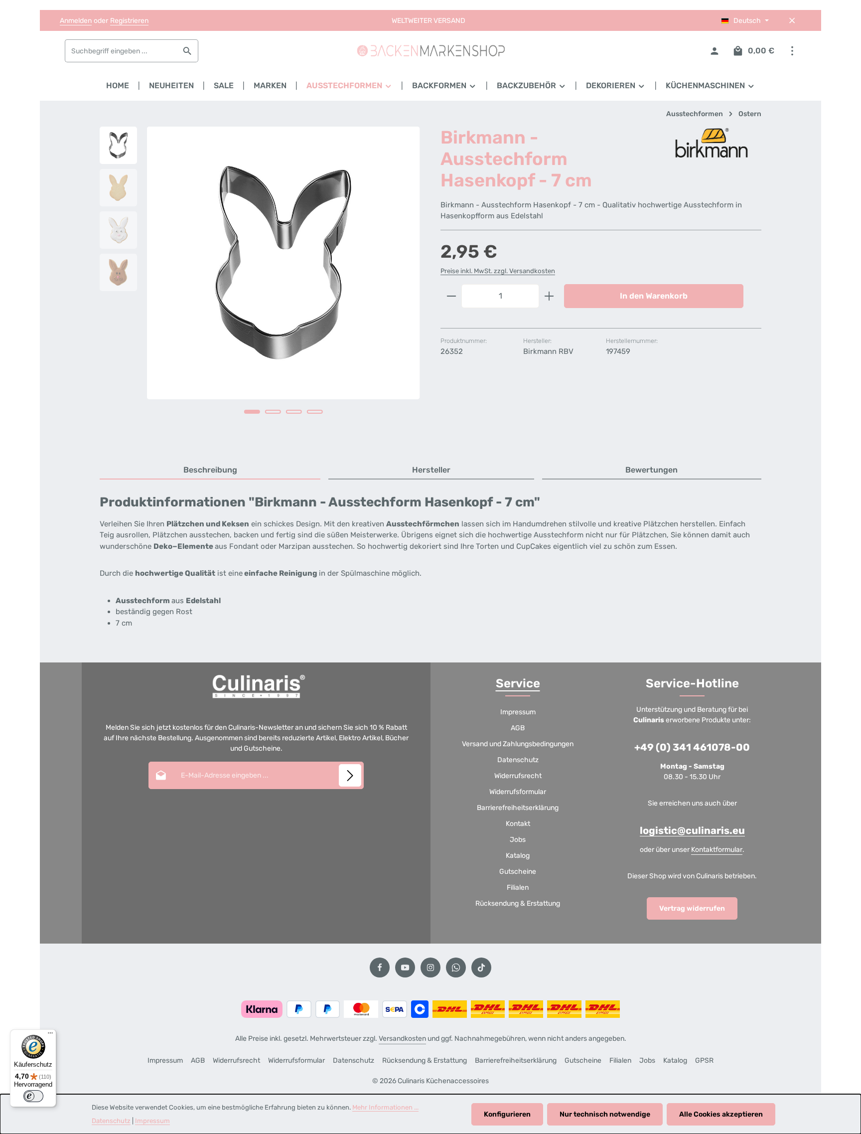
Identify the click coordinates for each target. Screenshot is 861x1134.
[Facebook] (380, 967)
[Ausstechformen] (349, 86)
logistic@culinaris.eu (692, 830)
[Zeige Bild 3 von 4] (294, 412)
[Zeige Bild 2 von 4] (273, 412)
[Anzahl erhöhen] (549, 296)
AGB (518, 728)
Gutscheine (517, 871)
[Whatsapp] (456, 967)
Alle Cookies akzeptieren (721, 1114)
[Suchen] (187, 50)
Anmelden (76, 20)
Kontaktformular (716, 849)
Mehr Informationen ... (385, 1107)
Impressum (518, 712)
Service (518, 683)
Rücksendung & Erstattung (517, 903)
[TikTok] (481, 967)
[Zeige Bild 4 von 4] (315, 412)
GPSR (704, 1060)
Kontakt (518, 823)
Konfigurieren (507, 1114)
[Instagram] (430, 967)
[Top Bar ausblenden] (792, 20)
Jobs (518, 839)
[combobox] (121, 50)
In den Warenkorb (654, 296)
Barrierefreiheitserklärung (518, 808)
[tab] (210, 471)
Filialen (518, 887)
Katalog (518, 855)
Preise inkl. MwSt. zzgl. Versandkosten (497, 271)
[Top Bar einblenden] (792, 51)
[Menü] (50, 1035)
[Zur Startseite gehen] (430, 51)
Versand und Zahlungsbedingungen (518, 744)
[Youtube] (405, 967)
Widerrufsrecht (518, 776)
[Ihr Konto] (714, 51)
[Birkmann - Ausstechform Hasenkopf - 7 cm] (283, 263)
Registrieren (129, 20)
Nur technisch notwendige (605, 1114)
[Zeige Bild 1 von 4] (252, 412)
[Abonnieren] (350, 775)
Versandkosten (402, 1038)
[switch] (33, 1096)
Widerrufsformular (517, 792)
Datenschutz (518, 760)
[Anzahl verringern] (451, 296)
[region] (260, 284)
